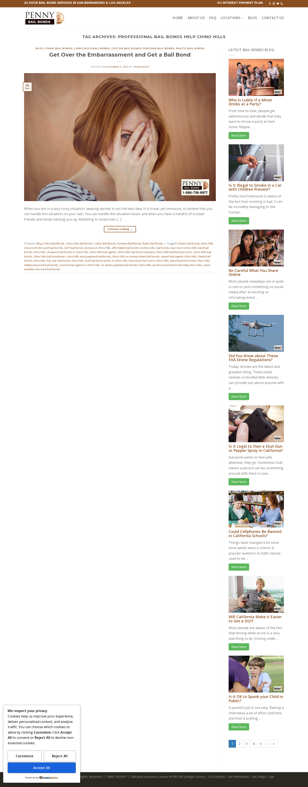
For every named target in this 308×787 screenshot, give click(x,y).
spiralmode (141, 66)
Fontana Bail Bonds (158, 48)
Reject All (60, 756)
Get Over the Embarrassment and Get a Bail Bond (120, 54)
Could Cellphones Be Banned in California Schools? (255, 533)
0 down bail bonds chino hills (195, 243)
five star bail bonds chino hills (65, 260)
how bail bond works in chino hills (106, 260)
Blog (252, 18)
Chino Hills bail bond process (174, 252)
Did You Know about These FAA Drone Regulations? (253, 357)
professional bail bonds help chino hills (177, 265)
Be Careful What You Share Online (253, 272)
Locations (231, 18)
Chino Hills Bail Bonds (92, 48)
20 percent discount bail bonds (43, 248)
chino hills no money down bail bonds (136, 256)
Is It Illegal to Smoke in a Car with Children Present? (255, 187)
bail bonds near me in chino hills (176, 248)
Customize (24, 756)
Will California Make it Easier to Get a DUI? (255, 618)
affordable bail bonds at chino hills (133, 248)
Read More (238, 135)
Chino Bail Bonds (58, 48)
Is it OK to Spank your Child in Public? (256, 698)
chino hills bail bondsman (49, 256)
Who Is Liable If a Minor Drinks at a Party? (250, 102)
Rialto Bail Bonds (190, 48)
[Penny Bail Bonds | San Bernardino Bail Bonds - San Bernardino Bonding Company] (45, 18)
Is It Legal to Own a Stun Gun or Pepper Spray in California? (256, 448)
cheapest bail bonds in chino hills (67, 252)
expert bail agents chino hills (179, 256)
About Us (196, 18)
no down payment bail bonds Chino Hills (126, 265)
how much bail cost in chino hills (149, 260)
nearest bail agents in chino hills (80, 265)
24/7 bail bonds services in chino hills (87, 248)
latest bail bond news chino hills (190, 260)
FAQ (212, 18)
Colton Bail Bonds (126, 48)
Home (178, 18)
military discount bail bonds (41, 265)
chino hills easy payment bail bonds (89, 256)
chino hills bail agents (103, 252)
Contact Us (273, 18)
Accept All (41, 767)
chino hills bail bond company (136, 252)
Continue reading (120, 229)
